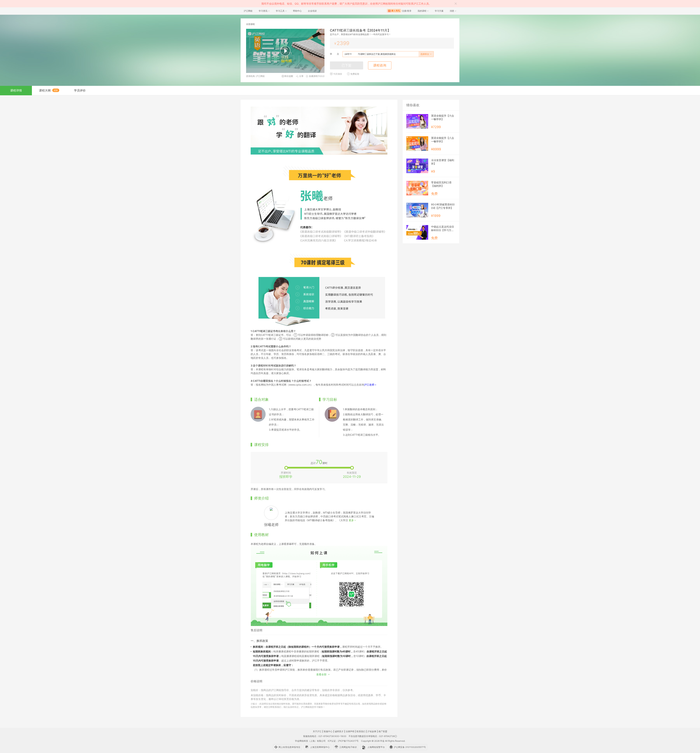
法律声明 (350, 731)
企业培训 (312, 10)
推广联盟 (382, 731)
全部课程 (250, 24)
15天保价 (337, 74)
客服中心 (328, 731)
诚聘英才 (339, 731)
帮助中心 (297, 10)
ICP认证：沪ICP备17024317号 (343, 741)
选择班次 (425, 54)
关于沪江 (317, 731)
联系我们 (361, 731)
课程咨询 (379, 65)
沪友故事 (372, 731)
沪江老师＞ (370, 384)
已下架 (346, 65)
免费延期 (354, 74)
